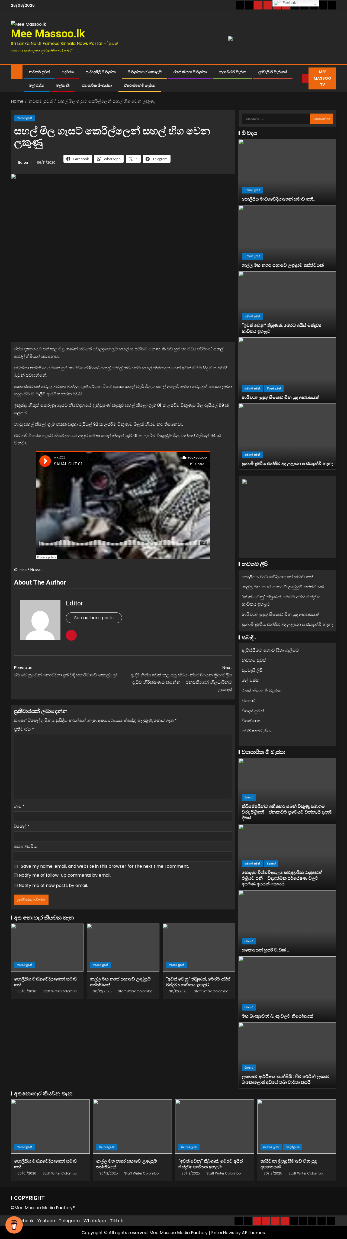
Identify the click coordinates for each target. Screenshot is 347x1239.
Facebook (23, 1221)
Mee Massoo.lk (48, 33)
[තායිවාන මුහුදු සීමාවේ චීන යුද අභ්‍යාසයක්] (287, 370)
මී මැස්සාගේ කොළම (145, 72)
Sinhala (290, 3)
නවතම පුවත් (39, 72)
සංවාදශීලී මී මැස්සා (101, 72)
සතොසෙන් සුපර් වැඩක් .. (265, 950)
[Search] (298, 78)
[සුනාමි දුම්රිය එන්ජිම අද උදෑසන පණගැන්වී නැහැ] (287, 437)
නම (19, 806)
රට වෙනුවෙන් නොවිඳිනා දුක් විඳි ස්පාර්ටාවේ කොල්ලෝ (65, 671)
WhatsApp (94, 1221)
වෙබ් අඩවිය (25, 846)
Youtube (46, 1221)
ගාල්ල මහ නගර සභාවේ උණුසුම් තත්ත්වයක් (283, 265)
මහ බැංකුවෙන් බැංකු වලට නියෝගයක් (277, 1016)
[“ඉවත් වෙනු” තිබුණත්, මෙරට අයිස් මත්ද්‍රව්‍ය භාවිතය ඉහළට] (199, 948)
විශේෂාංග (251, 721)
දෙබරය (68, 72)
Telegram (69, 1221)
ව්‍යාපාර (249, 701)
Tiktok (116, 1221)
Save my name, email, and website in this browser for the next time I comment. (105, 866)
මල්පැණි (63, 85)
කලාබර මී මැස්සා (232, 72)
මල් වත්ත (36, 85)
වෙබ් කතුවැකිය (256, 731)
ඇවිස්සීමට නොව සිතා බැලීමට (270, 650)
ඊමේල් (22, 826)
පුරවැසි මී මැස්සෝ (272, 72)
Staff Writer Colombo (60, 991)
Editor (23, 162)
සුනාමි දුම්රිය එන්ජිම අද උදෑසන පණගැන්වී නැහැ (287, 463)
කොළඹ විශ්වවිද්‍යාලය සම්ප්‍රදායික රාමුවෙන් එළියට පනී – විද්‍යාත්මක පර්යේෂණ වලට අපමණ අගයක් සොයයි (282, 878)
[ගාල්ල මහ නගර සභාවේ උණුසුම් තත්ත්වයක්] (123, 948)
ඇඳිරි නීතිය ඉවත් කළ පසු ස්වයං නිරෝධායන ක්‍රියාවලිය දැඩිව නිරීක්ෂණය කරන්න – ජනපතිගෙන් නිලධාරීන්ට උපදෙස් (181, 678)
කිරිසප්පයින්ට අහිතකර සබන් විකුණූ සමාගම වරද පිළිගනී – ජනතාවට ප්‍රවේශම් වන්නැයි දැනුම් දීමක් (287, 812)
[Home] (16, 71)
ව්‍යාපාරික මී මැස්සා (97, 85)
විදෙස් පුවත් (274, 388)
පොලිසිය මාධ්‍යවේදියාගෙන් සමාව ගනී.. (278, 199)
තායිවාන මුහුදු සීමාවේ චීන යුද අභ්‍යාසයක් (280, 397)
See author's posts (94, 618)
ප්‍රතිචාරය (24, 729)
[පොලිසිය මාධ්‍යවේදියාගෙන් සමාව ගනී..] (47, 948)
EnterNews (222, 1233)
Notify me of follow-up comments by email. (65, 875)
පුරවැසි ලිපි (252, 670)
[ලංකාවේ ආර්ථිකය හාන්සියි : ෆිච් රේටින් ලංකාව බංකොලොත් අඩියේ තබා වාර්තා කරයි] (287, 1055)
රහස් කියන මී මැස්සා (190, 72)
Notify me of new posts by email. (53, 885)
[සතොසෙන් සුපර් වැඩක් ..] (287, 923)
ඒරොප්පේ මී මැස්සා (139, 85)
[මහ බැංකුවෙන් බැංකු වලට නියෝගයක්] (287, 989)
